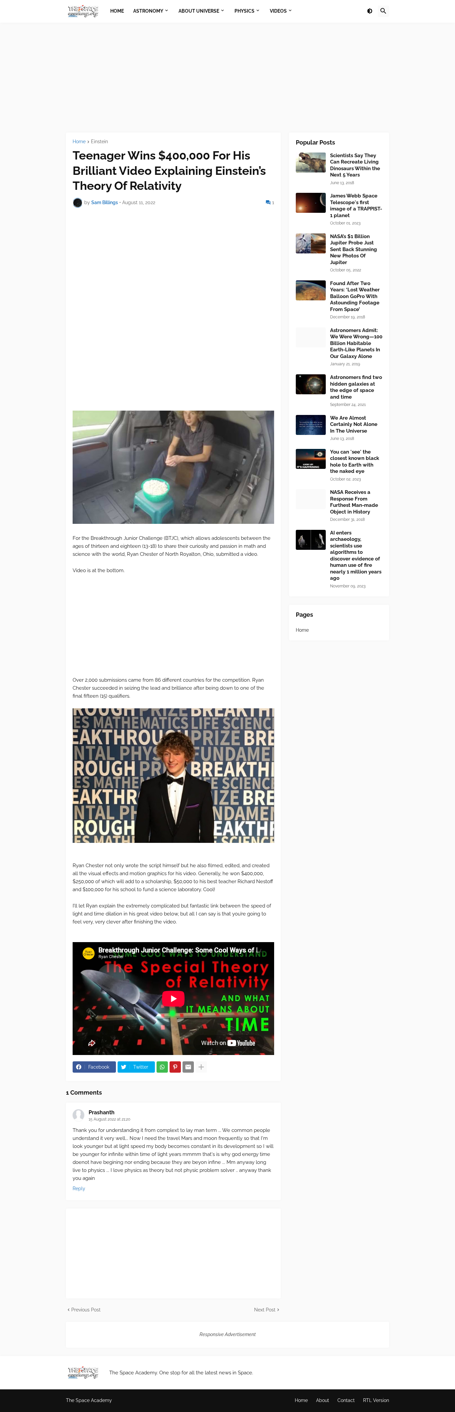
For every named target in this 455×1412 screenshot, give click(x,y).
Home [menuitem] (117, 11)
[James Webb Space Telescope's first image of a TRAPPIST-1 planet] (311, 203)
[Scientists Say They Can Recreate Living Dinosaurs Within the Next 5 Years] (311, 163)
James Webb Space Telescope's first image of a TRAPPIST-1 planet (356, 205)
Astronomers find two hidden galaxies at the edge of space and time (356, 387)
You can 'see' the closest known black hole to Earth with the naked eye (354, 462)
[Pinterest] (175, 1067)
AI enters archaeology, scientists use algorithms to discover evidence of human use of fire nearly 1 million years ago (355, 555)
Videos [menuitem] (278, 11)
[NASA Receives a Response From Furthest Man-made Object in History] (311, 499)
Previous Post (86, 1309)
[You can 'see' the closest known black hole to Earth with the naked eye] (311, 459)
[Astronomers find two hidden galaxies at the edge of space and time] (311, 384)
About (322, 1400)
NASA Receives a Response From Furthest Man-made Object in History (354, 502)
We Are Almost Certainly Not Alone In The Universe (353, 424)
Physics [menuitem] (244, 11)
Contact (346, 1400)
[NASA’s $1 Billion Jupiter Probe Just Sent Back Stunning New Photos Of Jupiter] (311, 243)
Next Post (264, 1309)
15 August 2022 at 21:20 (109, 1119)
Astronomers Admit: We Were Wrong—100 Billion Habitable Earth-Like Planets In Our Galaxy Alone (356, 343)
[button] (370, 11)
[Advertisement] (227, 77)
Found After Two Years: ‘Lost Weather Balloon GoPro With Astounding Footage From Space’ (355, 296)
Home (79, 141)
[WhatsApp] (162, 1067)
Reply (79, 1188)
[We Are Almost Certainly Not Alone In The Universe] (311, 425)
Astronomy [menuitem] (148, 11)
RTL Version (376, 1400)
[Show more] (201, 1067)
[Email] (188, 1067)
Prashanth (102, 1112)
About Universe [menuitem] (199, 11)
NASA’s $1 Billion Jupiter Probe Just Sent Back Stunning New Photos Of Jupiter (353, 249)
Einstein (99, 141)
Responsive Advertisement (228, 1334)
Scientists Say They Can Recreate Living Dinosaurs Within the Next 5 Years (355, 165)
